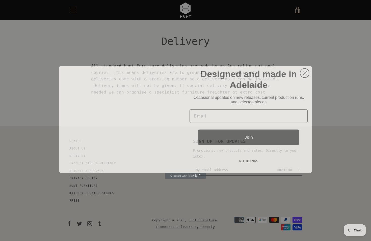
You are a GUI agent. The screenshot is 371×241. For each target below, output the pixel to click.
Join (249, 135)
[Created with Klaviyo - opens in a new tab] (185, 174)
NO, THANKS (248, 159)
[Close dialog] (304, 71)
